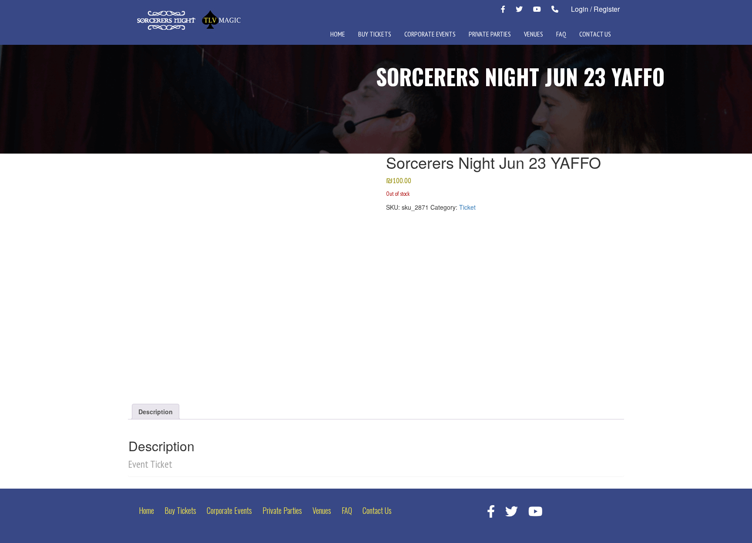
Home (337, 34)
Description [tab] (155, 411)
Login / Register (595, 9)
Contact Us (595, 34)
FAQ (561, 34)
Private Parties (490, 34)
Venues (533, 34)
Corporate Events (430, 34)
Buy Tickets (374, 34)
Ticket (467, 207)
